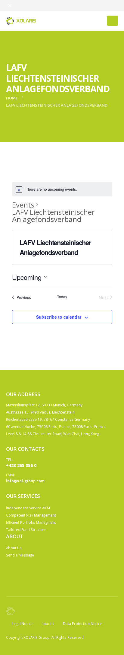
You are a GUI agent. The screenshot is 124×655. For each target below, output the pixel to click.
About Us (14, 547)
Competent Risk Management (31, 515)
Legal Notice (22, 623)
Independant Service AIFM (28, 507)
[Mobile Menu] (112, 21)
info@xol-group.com (25, 480)
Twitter (22, 572)
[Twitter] (74, 5)
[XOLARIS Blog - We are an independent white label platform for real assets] (21, 20)
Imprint (48, 623)
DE (10, 5)
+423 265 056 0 (21, 465)
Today (62, 296)
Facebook (11, 572)
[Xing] (103, 5)
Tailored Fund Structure (26, 529)
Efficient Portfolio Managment (31, 522)
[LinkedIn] (93, 5)
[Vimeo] (113, 5)
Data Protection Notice (82, 623)
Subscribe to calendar (58, 317)
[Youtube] (83, 5)
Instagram (33, 572)
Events (23, 204)
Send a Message (20, 555)
